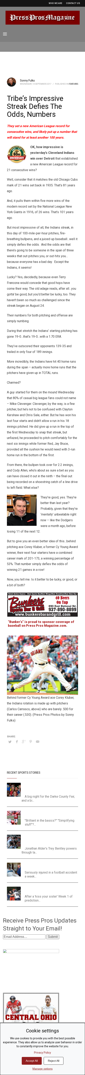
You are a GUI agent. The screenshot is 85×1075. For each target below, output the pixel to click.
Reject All (53, 1060)
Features (73, 84)
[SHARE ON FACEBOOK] (17, 742)
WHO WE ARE (55, 3)
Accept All (32, 1060)
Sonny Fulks (27, 80)
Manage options (42, 1068)
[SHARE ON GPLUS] (24, 742)
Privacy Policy (42, 1052)
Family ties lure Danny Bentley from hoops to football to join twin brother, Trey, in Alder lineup (51, 839)
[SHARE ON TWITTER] (10, 742)
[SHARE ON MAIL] (38, 742)
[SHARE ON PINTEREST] (31, 742)
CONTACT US (73, 3)
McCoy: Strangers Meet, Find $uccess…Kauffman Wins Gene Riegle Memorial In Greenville (50, 787)
